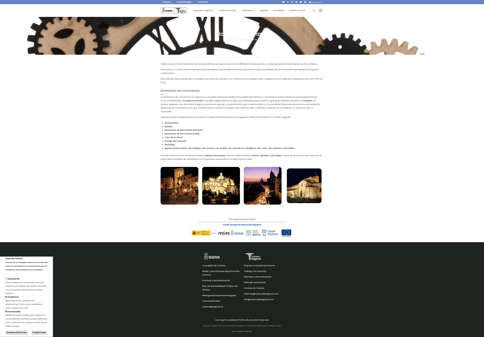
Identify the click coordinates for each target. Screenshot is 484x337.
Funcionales (14, 311)
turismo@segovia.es (212, 306)
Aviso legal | (220, 320)
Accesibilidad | (232, 320)
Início (230, 39)
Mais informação (14, 273)
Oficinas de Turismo (254, 288)
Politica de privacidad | (249, 320)
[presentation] (283, 2)
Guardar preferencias (16, 332)
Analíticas (13, 297)
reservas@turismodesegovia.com (261, 293)
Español (316, 2)
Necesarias (13, 278)
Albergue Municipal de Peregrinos (219, 295)
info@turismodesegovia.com (259, 299)
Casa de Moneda (211, 301)
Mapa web (264, 320)
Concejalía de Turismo (213, 265)
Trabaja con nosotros (255, 271)
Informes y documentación (258, 276)
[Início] (170, 10)
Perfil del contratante (255, 282)
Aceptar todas (39, 332)
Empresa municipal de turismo (259, 265)
